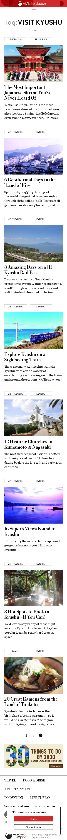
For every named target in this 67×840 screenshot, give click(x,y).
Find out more (33, 827)
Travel (10, 780)
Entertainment (17, 789)
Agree (33, 818)
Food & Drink (34, 780)
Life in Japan (40, 798)
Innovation (13, 798)
